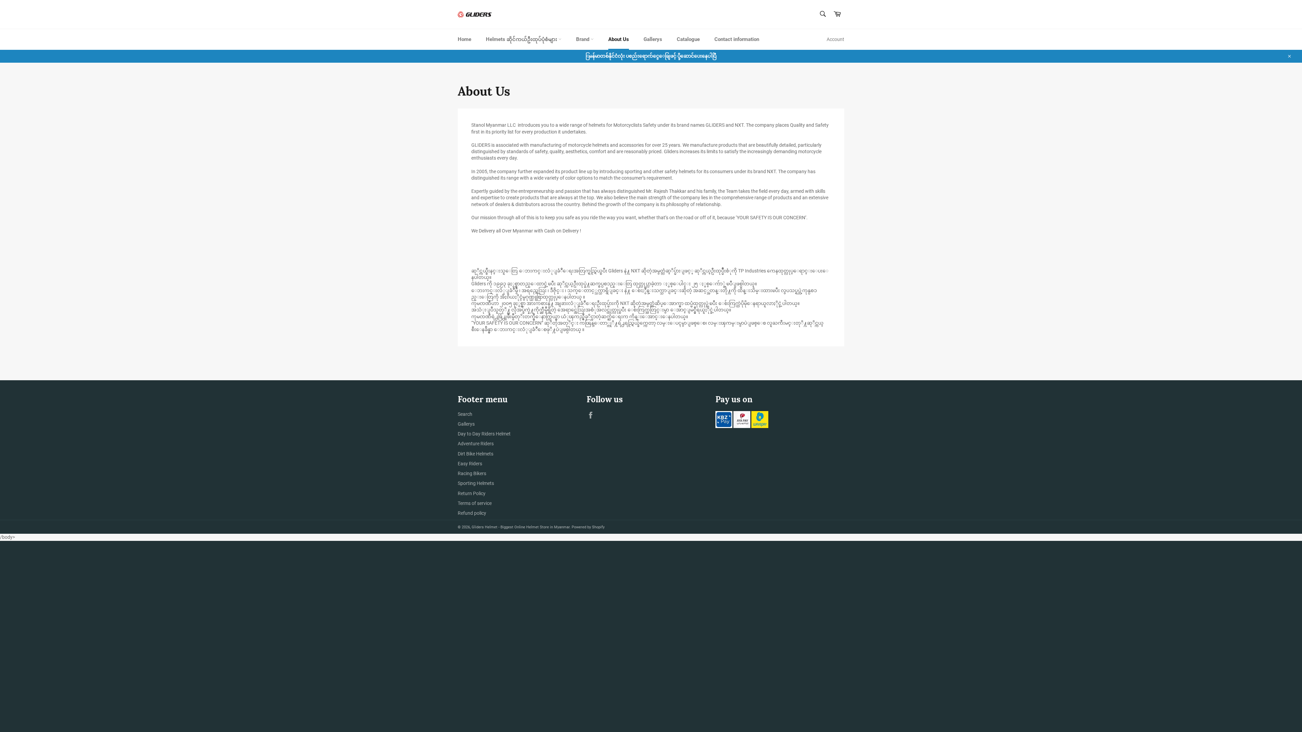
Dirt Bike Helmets (475, 453)
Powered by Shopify (588, 527)
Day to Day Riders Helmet (484, 433)
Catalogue (688, 39)
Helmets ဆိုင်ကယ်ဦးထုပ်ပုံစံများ (522, 39)
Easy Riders (470, 463)
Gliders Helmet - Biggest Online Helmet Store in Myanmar (521, 527)
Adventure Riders (476, 443)
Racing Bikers (472, 473)
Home (464, 39)
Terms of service (475, 503)
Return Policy (472, 493)
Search (465, 414)
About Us (618, 39)
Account (835, 39)
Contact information (736, 39)
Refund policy (472, 513)
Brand (583, 39)
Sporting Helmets (476, 483)
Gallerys (653, 39)
